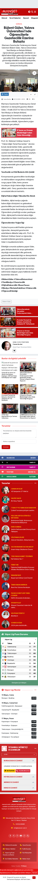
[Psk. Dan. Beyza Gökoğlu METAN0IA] (5, 518)
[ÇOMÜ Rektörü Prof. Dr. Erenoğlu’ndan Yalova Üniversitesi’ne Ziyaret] (28, 408)
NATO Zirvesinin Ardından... (21, 598)
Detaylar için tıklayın (19, 683)
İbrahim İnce (16, 575)
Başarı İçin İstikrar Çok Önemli (21, 578)
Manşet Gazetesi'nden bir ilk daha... (21, 606)
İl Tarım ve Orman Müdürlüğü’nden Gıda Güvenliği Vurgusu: (27, 397)
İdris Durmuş (16, 527)
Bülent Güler (7, 301)
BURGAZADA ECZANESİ (13, 760)
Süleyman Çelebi (17, 537)
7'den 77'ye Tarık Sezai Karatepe (23, 508)
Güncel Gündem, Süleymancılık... (23, 540)
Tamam (34, 873)
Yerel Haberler (15, 18)
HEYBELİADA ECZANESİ (13, 777)
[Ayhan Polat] (5, 605)
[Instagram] (17, 835)
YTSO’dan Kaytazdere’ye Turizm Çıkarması (9, 416)
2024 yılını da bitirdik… (19, 625)
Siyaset (26, 18)
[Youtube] (20, 835)
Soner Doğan (16, 623)
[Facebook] (10, 835)
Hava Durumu (27, 845)
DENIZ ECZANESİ (10, 788)
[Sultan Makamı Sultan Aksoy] (5, 548)
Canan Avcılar (7, 99)
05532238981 (20, 824)
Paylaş (6, 94)
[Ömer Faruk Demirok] (5, 586)
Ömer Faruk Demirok (19, 585)
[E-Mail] (14, 350)
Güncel (4, 18)
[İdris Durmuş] (5, 529)
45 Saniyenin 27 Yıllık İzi (19, 491)
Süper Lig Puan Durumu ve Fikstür (9, 854)
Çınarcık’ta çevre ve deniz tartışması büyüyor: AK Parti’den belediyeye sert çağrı (18, 879)
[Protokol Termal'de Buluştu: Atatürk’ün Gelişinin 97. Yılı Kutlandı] (10, 389)
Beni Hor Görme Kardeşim (20, 587)
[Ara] (32, 12)
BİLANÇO (14, 616)
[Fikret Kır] (5, 567)
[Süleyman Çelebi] (5, 538)
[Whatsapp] (24, 835)
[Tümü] (35, 483)
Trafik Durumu (26, 849)
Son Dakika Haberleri (11, 859)
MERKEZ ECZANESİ (11, 782)
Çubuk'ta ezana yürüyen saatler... (23, 510)
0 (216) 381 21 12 (24, 770)
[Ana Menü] (35, 12)
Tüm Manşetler (27, 852)
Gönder (6, 447)
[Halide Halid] (5, 499)
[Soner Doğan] (5, 624)
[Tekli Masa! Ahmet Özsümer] (5, 557)
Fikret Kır (14, 565)
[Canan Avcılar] (6, 346)
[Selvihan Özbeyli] (5, 614)
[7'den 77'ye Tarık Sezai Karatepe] (5, 509)
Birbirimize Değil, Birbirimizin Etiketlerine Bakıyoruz (21, 521)
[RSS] (27, 835)
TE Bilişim (24, 866)
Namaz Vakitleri (10, 849)
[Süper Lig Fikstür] (35, 690)
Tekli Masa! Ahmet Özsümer (22, 556)
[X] (13, 835)
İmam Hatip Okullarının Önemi (22, 549)
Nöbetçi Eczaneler (11, 845)
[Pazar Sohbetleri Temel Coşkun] (5, 595)
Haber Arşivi (26, 859)
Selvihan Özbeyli (18, 613)
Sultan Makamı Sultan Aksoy (22, 547)
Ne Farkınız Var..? (17, 559)
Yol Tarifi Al (10, 770)
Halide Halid (16, 498)
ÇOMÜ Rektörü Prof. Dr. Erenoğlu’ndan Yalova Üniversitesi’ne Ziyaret (28, 416)
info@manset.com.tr (20, 828)
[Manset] (9, 12)
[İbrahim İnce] (5, 576)
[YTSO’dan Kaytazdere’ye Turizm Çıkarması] (10, 408)
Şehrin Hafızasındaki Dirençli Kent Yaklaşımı (23, 530)
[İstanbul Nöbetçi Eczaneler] (35, 748)
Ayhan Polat (16, 603)
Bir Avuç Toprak (16, 501)
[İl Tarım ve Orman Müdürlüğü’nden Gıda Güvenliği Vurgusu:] (28, 389)
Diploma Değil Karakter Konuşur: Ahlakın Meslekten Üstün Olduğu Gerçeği (23, 569)
